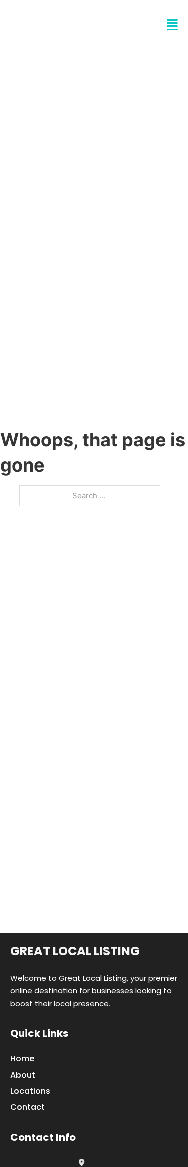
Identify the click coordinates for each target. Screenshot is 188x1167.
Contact (27, 1107)
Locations (30, 1091)
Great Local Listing (75, 951)
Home (22, 1058)
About (22, 1075)
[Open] (172, 25)
